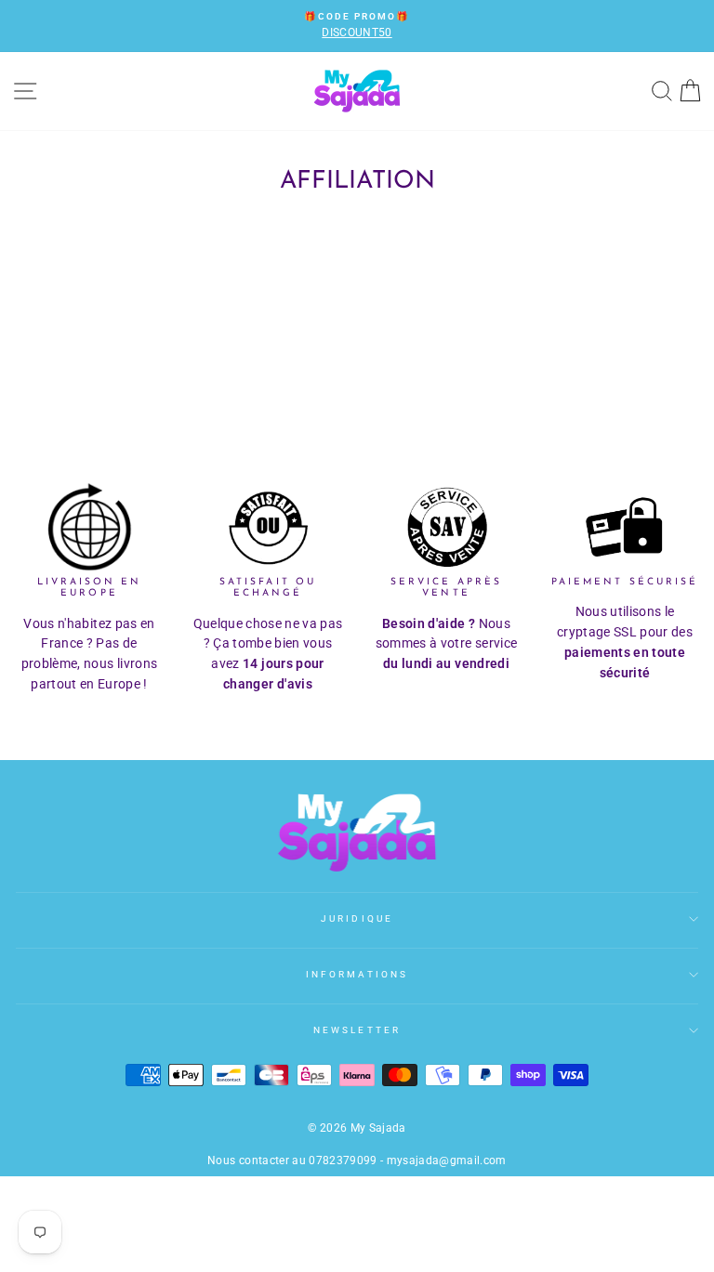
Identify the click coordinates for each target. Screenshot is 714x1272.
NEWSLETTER (357, 1030)
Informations (357, 974)
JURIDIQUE (357, 918)
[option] (357, 26)
